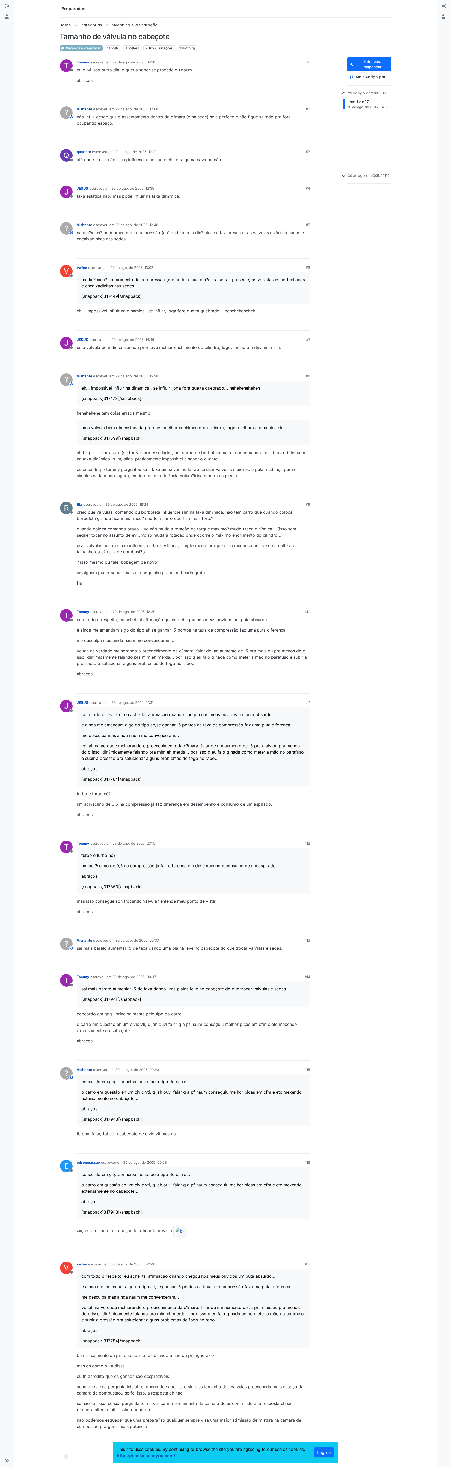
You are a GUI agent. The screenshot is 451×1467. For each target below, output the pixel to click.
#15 (307, 1070)
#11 (307, 702)
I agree (324, 1452)
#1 (308, 62)
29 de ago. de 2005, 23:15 (133, 843)
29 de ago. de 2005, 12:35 (132, 188)
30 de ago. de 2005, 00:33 (137, 940)
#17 (307, 1264)
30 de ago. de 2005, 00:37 (134, 977)
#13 (307, 940)
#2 (308, 109)
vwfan (82, 267)
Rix (79, 504)
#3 (308, 152)
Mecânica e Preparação (83, 48)
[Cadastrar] (444, 17)
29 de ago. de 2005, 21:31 (132, 702)
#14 (307, 977)
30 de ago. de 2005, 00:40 (137, 1070)
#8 (308, 376)
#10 (307, 612)
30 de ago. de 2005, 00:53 (145, 1162)
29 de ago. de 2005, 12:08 (136, 109)
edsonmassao (88, 1162)
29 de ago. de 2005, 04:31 (133, 62)
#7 (308, 339)
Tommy (83, 62)
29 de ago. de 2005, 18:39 (133, 612)
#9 (308, 504)
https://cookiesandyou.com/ (146, 1455)
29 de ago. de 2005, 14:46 (132, 339)
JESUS (82, 188)
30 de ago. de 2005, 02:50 (132, 1264)
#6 (308, 267)
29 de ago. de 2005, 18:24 (126, 504)
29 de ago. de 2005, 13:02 (131, 267)
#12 (307, 843)
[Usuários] (6, 17)
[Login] (444, 6)
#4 (308, 188)
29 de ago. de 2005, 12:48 (136, 225)
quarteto (84, 152)
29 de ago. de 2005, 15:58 (136, 376)
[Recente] (6, 6)
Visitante (84, 109)
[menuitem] (444, 6)
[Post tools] (305, 94)
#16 (307, 1162)
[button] (6, 1461)
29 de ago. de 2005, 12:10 (135, 152)
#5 (308, 225)
